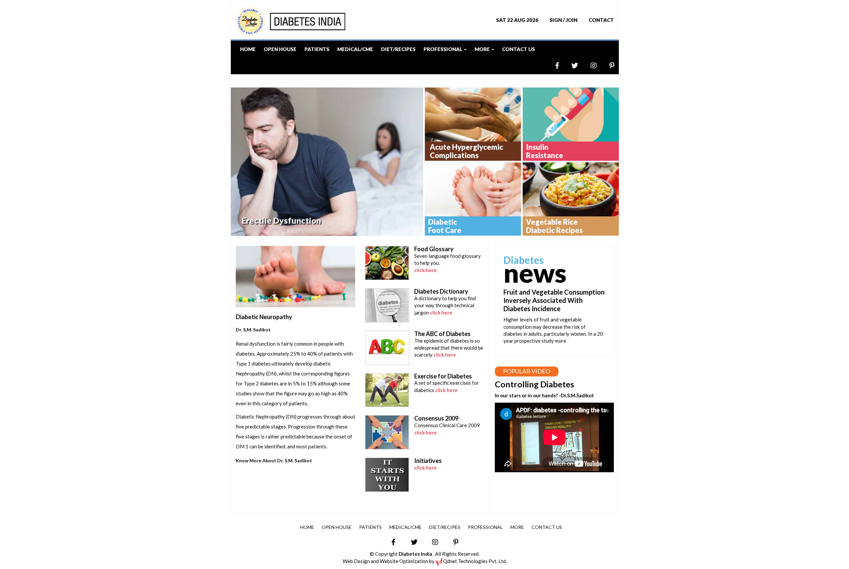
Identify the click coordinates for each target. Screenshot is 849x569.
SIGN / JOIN (563, 20)
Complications (466, 151)
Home (248, 49)
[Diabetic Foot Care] (473, 189)
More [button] (483, 49)
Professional (485, 527)
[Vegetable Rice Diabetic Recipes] (571, 189)
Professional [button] (443, 49)
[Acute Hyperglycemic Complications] (473, 114)
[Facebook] (551, 65)
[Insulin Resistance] (571, 114)
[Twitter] (569, 65)
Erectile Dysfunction (281, 220)
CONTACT (601, 20)
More (517, 527)
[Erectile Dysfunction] (327, 161)
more (560, 341)
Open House (280, 49)
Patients (316, 49)
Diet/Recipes (398, 49)
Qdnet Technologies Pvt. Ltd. (474, 561)
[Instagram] (588, 65)
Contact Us (518, 49)
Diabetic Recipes (554, 226)
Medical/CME (355, 49)
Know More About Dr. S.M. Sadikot (274, 460)
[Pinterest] (606, 65)
